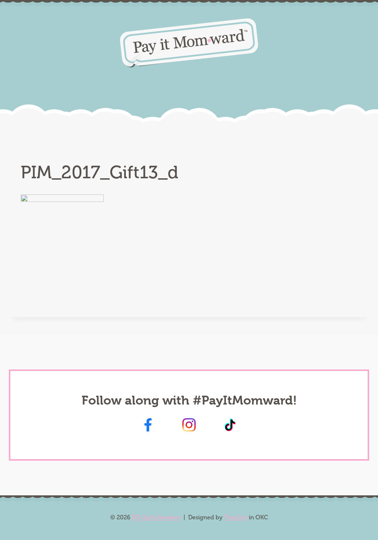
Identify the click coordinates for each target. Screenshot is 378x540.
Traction (235, 517)
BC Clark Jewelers (156, 517)
